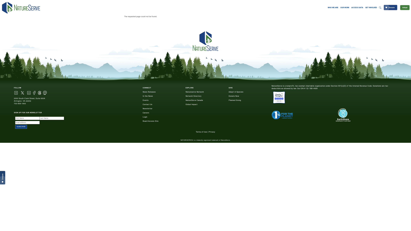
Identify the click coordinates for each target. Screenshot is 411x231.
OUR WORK (344, 8)
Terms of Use (201, 132)
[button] (380, 7)
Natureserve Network (195, 92)
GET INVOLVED (371, 8)
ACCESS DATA (357, 8)
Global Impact (192, 104)
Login (145, 117)
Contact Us (147, 104)
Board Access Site (151, 121)
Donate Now (234, 96)
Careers (146, 113)
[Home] (21, 7)
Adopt (404, 7)
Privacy (212, 132)
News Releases (149, 92)
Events (146, 100)
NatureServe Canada (194, 100)
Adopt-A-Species (236, 92)
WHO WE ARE (333, 8)
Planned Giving (235, 100)
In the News (148, 96)
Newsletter (147, 109)
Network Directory (193, 96)
